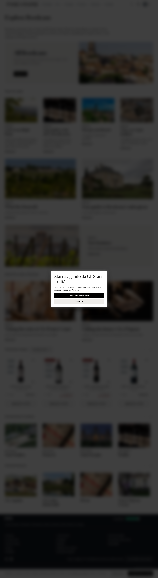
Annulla (79, 301)
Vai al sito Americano (79, 295)
